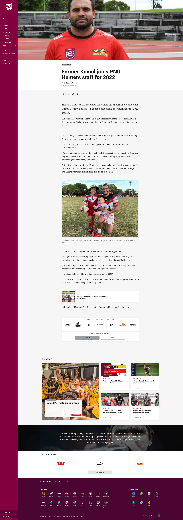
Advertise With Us (78, 516)
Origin (4, 50)
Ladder (5, 25)
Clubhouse (7, 42)
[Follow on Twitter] (64, 481)
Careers (59, 516)
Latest (113, 338)
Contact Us (69, 516)
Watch (5, 19)
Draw (5, 22)
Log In (7, 516)
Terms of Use (43, 516)
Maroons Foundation (9, 53)
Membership (6, 63)
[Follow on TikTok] (55, 481)
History (5, 57)
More (5, 45)
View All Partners (100, 472)
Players (6, 39)
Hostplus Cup (66, 64)
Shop (4, 60)
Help (64, 516)
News (5, 15)
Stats (5, 29)
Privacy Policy (51, 516)
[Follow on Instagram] (68, 481)
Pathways (6, 32)
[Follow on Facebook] (59, 481)
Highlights (87, 338)
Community (7, 35)
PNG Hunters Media (69, 83)
